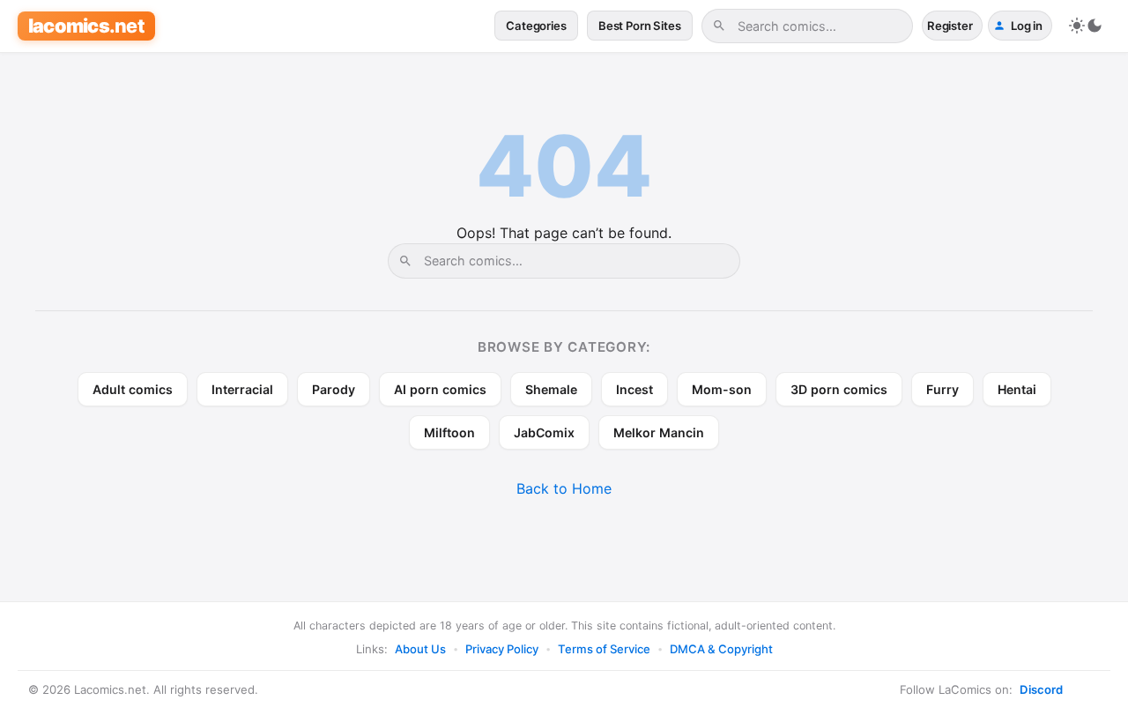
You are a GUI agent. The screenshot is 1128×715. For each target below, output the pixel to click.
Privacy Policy (501, 649)
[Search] (719, 26)
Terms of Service (604, 649)
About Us (420, 649)
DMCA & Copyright (721, 649)
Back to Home (564, 488)
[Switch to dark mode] (1085, 25)
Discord (1041, 689)
